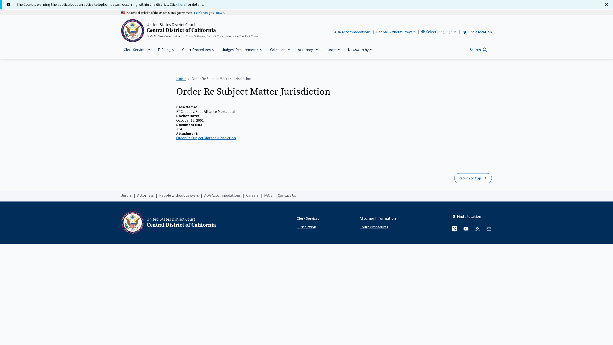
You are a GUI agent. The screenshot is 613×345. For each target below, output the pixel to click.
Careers (252, 195)
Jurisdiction (306, 226)
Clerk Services (308, 218)
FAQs (268, 195)
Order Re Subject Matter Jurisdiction (206, 137)
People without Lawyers (396, 31)
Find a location (480, 31)
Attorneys (145, 195)
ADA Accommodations (352, 31)
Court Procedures (374, 226)
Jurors (126, 195)
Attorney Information (378, 218)
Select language (439, 31)
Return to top (469, 178)
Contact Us (287, 195)
